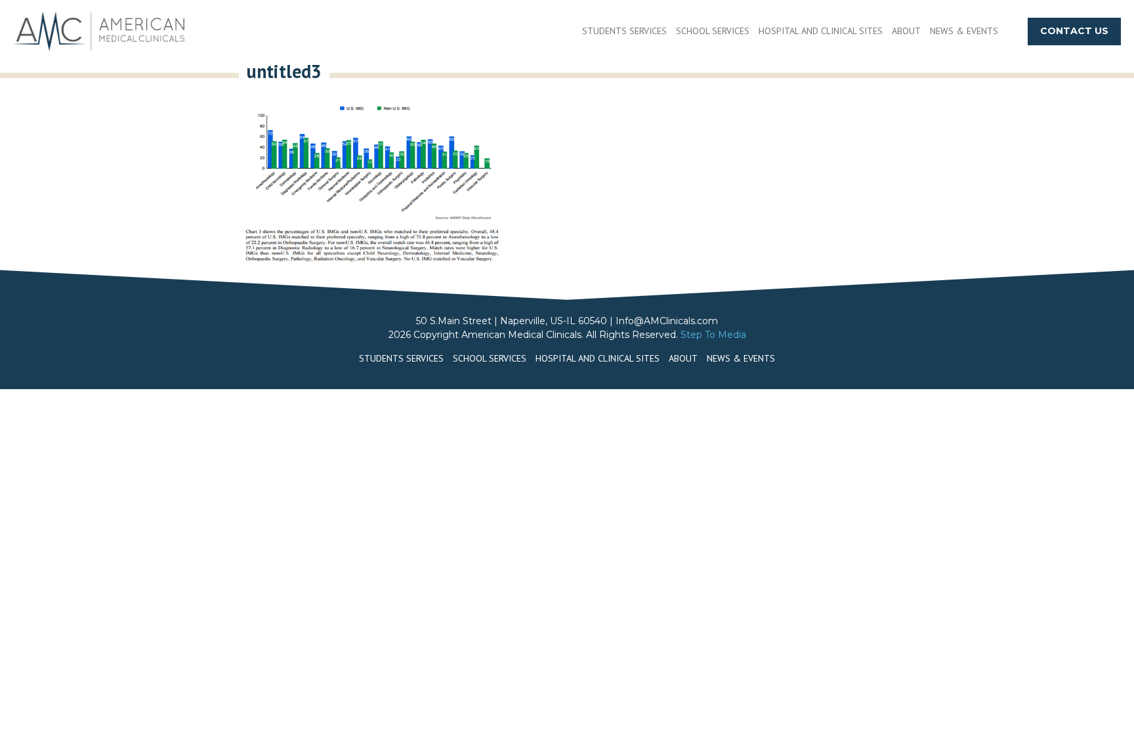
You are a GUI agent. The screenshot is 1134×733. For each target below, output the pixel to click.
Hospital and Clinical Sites (821, 31)
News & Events (964, 31)
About (906, 31)
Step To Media (713, 335)
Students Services (624, 31)
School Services (712, 31)
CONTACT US (1074, 31)
